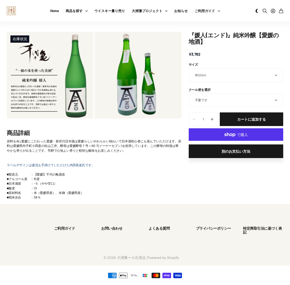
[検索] (265, 11)
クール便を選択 (200, 90)
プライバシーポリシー (213, 228)
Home (54, 11)
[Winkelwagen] (281, 11)
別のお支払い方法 (236, 151)
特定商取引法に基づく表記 (262, 230)
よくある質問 (159, 228)
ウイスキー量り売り (109, 11)
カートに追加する (251, 119)
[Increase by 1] (212, 119)
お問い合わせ (111, 228)
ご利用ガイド (205, 11)
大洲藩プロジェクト (147, 11)
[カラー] (257, 11)
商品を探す (74, 11)
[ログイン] (273, 11)
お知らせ (181, 11)
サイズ (193, 65)
